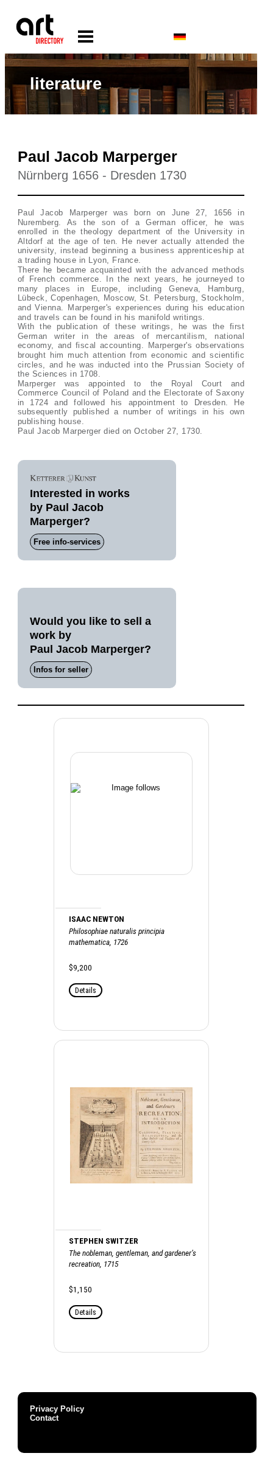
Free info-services (67, 541)
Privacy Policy (57, 1408)
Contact (44, 1418)
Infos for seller (61, 669)
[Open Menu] (85, 36)
